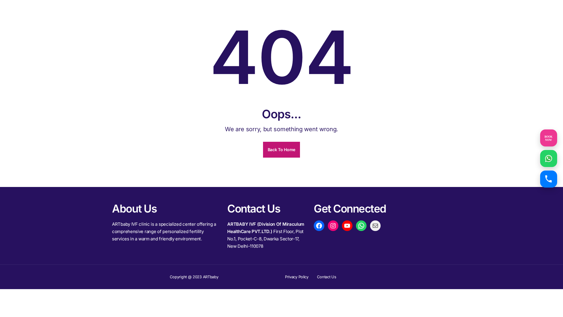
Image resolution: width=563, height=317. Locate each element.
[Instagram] (333, 225)
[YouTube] (347, 225)
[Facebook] (319, 225)
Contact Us (326, 276)
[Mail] (375, 225)
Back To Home (281, 149)
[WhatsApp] (361, 225)
